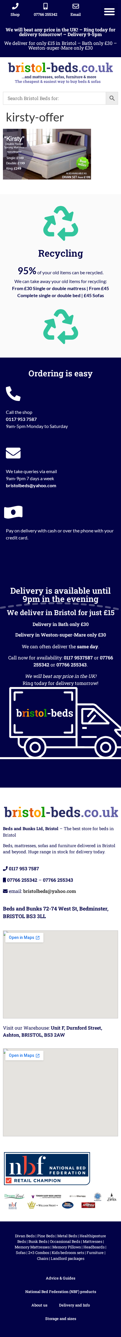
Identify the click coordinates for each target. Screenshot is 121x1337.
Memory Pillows (66, 1247)
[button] (109, 11)
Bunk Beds (37, 1241)
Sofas (21, 1252)
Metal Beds (67, 1235)
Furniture (95, 1252)
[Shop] (15, 6)
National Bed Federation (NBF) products (60, 1291)
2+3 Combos (38, 1252)
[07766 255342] (45, 6)
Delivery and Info (74, 1305)
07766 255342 (45, 14)
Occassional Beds (65, 1241)
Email (75, 14)
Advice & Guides (60, 1278)
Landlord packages (67, 1258)
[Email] (76, 6)
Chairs (42, 1258)
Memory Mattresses (32, 1247)
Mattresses (92, 1241)
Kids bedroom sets (68, 1252)
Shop (15, 14)
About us (39, 1305)
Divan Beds (25, 1235)
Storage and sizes (60, 1318)
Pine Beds (46, 1235)
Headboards (94, 1247)
